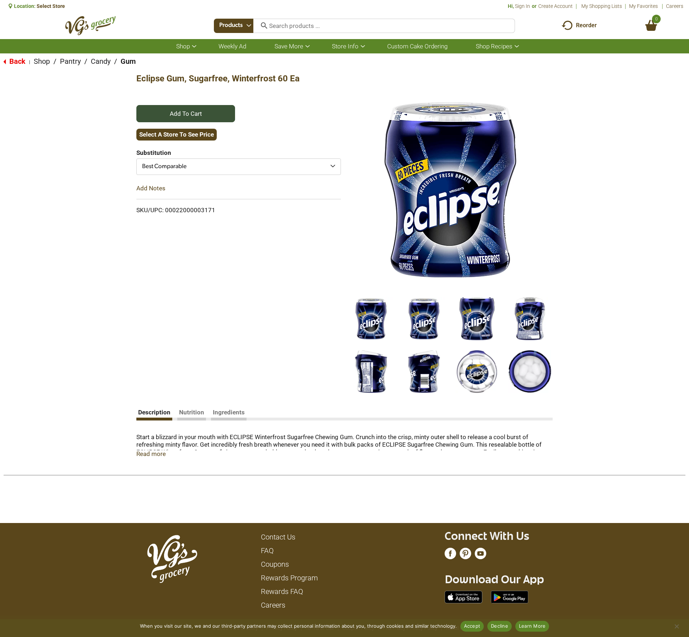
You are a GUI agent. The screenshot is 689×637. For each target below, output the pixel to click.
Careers (674, 6)
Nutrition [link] (191, 412)
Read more (151, 453)
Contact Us (278, 537)
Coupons (275, 564)
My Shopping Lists (601, 6)
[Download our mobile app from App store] (463, 596)
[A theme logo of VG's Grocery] (90, 25)
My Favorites (643, 6)
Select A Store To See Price (176, 134)
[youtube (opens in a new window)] (480, 555)
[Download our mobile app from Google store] (510, 596)
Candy (101, 61)
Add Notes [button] (150, 188)
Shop (42, 61)
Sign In (522, 6)
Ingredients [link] (229, 412)
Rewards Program (289, 578)
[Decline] (676, 626)
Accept (472, 626)
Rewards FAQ (282, 591)
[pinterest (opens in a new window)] (465, 555)
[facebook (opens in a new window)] (450, 555)
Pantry (70, 61)
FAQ (267, 550)
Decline (499, 626)
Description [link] (154, 412)
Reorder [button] (586, 25)
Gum (128, 61)
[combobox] (233, 26)
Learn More (532, 626)
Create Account (555, 6)
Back (16, 61)
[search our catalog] (261, 26)
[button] (371, 319)
